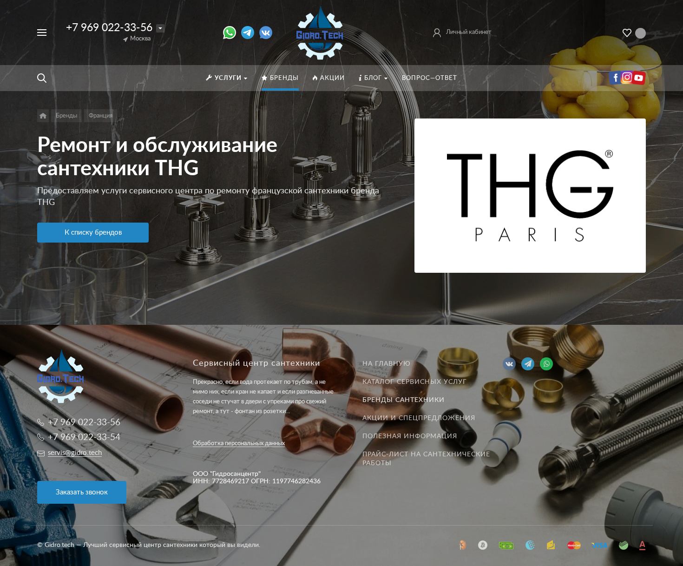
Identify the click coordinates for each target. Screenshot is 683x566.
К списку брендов (93, 232)
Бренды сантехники (403, 400)
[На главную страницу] (320, 32)
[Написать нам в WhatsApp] (232, 32)
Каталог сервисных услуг (414, 382)
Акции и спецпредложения (418, 418)
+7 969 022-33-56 (109, 27)
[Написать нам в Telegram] (250, 32)
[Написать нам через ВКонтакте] (265, 32)
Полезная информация (409, 436)
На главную (386, 364)
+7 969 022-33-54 (84, 437)
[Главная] (43, 115)
